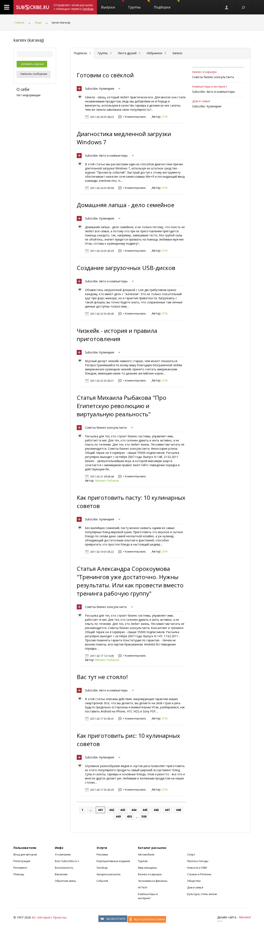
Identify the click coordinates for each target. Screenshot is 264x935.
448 (178, 810)
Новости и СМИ (197, 867)
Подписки (82, 53)
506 (143, 816)
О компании (63, 854)
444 (133, 810)
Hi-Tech (142, 887)
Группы (134, 7)
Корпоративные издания (113, 861)
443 (122, 810)
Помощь (18, 874)
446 (156, 810)
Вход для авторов (25, 854)
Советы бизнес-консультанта (106, 427)
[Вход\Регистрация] (227, 7)
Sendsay (102, 867)
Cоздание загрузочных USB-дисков (126, 268)
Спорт (191, 854)
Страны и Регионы (199, 874)
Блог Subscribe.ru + (67, 861)
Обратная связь (65, 881)
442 (111, 810)
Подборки (162, 7)
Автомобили (146, 854)
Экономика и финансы (152, 881)
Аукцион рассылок (109, 874)
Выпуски (108, 7)
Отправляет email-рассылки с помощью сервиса (74, 7)
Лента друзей (129, 53)
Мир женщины (147, 867)
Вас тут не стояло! (102, 677)
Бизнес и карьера (204, 72)
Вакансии (61, 874)
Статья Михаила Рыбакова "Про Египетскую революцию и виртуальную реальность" (121, 406)
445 (145, 810)
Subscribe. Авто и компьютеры (106, 155)
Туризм (142, 861)
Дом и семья (201, 101)
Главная (19, 22)
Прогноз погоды (197, 861)
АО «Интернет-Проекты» (49, 917)
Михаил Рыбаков (107, 480)
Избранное (156, 53)
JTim (165, 116)
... (90, 810)
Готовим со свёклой (105, 75)
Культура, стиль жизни (202, 894)
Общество (194, 881)
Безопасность (64, 867)
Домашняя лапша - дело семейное (125, 205)
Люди (38, 22)
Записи (177, 53)
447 (167, 810)
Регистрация (21, 861)
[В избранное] (81, 98)
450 (129, 816)
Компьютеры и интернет (209, 86)
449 (118, 816)
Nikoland (245, 917)
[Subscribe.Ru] (32, 7)
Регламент (20, 867)
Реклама (102, 854)
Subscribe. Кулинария (99, 88)
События (102, 881)
